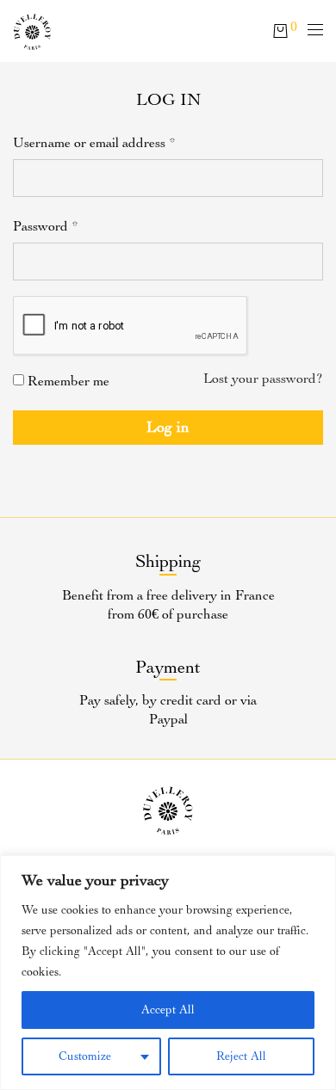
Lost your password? (263, 378)
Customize (85, 1056)
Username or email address (94, 143)
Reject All (241, 1056)
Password (45, 226)
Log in (168, 427)
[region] (168, 972)
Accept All (168, 1009)
